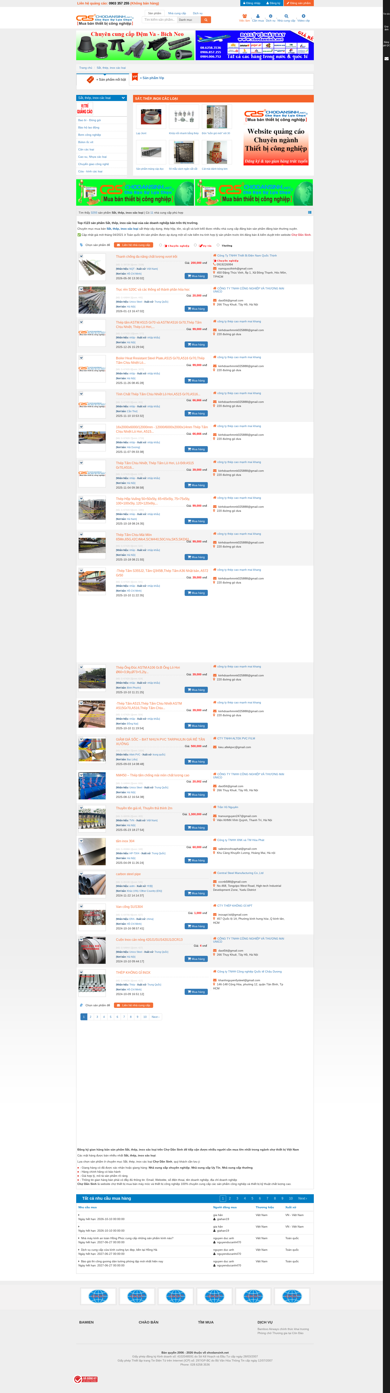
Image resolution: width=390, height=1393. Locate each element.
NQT (131, 268)
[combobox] (199, 20)
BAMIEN (86, 1322)
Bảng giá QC (386, 44)
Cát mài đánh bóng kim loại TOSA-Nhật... (215, 169)
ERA (131, 919)
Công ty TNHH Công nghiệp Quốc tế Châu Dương (249, 971)
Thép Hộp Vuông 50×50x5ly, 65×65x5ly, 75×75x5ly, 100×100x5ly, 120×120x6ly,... (153, 501)
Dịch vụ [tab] (198, 13)
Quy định (386, 28)
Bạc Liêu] (132, 759)
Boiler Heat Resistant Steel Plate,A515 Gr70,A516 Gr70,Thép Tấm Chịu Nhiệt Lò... (160, 360)
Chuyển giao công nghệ (93, 164)
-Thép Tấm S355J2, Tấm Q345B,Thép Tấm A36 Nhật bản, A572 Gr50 (162, 573)
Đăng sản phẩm (300, 3)
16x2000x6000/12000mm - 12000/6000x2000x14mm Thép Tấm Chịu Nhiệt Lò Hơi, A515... (162, 429)
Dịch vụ (270, 20)
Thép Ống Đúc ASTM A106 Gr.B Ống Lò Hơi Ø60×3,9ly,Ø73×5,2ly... (148, 670)
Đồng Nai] (132, 723)
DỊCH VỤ (265, 1322)
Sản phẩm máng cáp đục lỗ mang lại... (150, 169)
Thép (132, 984)
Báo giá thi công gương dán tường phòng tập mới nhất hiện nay (121, 1261)
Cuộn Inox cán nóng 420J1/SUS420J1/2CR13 (149, 939)
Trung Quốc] (161, 301)
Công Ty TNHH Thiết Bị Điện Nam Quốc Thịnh (247, 255)
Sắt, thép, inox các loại (111, 67)
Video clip (303, 20)
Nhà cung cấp (286, 20)
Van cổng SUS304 (129, 906)
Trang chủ (85, 67)
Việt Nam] (152, 268)
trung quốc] (159, 754)
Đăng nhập (253, 3)
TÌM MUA (206, 1322)
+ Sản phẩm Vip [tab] (152, 78)
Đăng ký (275, 3)
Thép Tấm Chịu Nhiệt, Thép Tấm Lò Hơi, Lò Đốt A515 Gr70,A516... (155, 465)
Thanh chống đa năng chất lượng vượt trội (146, 256)
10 (145, 1016)
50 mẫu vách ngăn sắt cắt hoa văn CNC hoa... (183, 169)
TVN (131, 820)
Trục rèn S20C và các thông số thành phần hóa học (153, 289)
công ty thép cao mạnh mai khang (239, 321)
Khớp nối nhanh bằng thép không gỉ (184, 134)
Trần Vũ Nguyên (227, 807)
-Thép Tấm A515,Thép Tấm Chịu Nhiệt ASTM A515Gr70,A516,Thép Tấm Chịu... (149, 706)
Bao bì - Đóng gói (89, 120)
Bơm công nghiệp (89, 134)
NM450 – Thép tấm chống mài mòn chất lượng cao (152, 775)
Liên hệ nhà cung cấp (135, 245)
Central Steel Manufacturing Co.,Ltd (240, 873)
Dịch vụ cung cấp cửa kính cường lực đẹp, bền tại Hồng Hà (118, 1249)
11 (151, 212)
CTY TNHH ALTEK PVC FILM (236, 738)
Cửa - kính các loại (90, 171)
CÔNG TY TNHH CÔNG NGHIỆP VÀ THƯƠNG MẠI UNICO (248, 290)
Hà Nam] (132, 519)
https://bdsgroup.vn (189, 1370)
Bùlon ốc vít (85, 142)
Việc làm (244, 20)
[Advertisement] (195, 631)
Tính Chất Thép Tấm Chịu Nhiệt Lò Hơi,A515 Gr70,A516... (158, 394)
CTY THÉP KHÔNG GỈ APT (234, 905)
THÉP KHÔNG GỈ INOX (133, 972)
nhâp (132, 337)
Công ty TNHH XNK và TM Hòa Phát (240, 840)
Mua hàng (198, 276)
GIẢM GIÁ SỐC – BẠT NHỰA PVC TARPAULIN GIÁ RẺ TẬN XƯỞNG (160, 742)
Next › (155, 1016)
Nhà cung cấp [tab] (177, 13)
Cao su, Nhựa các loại (92, 156)
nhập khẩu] (153, 337)
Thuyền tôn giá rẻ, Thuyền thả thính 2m (144, 808)
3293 (94, 212)
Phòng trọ (168, 1370)
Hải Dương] (133, 447)
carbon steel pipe (128, 874)
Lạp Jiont (141, 133)
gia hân (218, 1215)
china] (150, 919)
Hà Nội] (131, 306)
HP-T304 (134, 853)
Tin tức (386, 14)
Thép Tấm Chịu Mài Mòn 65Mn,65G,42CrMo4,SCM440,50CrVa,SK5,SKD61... (154, 537)
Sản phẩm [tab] (154, 13)
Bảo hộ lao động (88, 127)
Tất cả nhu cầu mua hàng (106, 1198)
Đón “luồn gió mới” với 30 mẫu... (216, 134)
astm (132, 886)
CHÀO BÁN (148, 1322)
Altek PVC (134, 754)
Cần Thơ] (132, 411)
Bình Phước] (134, 687)
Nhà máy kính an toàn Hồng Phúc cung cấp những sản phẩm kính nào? (126, 1238)
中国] (150, 886)
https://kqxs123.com (215, 1370)
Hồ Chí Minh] (134, 273)
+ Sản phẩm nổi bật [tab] (110, 79)
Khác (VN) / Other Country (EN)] (144, 891)
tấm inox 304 (125, 841)
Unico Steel (135, 301)
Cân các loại (86, 149)
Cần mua (258, 20)
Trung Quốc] (154, 984)
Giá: (187, 262)
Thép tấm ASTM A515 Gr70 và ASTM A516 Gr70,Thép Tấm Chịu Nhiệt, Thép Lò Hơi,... (159, 325)
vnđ (204, 262)
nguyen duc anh (223, 1238)
